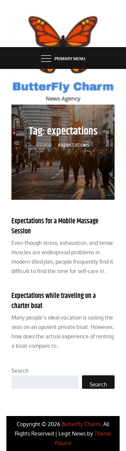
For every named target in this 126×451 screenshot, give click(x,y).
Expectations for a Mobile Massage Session (54, 226)
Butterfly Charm (80, 424)
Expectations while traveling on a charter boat (53, 301)
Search (20, 370)
